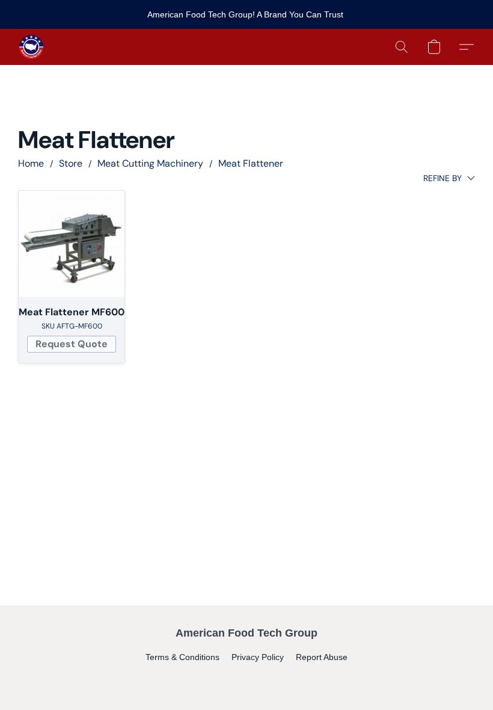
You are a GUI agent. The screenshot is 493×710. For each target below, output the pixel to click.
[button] (31, 47)
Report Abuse (322, 657)
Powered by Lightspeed (247, 677)
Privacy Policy (257, 657)
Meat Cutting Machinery (150, 163)
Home (31, 163)
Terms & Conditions (182, 657)
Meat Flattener (250, 163)
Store (70, 163)
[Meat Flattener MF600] (71, 244)
